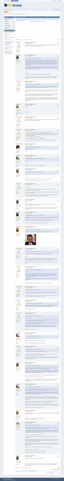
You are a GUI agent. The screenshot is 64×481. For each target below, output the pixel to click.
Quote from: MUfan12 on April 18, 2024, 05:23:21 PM (33, 84)
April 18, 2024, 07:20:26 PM (28, 82)
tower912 (18, 410)
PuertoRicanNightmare (19, 144)
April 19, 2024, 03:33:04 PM (28, 267)
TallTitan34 (10, 52)
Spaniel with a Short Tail (19, 227)
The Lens (18, 168)
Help (52, 478)
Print (58, 39)
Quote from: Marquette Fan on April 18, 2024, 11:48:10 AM (34, 215)
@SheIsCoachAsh (54, 134)
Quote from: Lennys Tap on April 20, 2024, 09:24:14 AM (33, 365)
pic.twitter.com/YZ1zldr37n (30, 135)
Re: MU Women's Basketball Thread (30, 42)
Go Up (16, 467)
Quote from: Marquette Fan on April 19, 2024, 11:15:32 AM (34, 269)
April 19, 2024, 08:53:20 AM (28, 184)
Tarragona (18, 183)
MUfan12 (18, 42)
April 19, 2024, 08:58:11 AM (28, 200)
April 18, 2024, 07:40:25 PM (28, 105)
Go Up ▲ (59, 478)
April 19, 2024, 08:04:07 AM (28, 169)
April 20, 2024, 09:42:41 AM (28, 411)
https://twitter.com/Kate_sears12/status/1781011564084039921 (35, 138)
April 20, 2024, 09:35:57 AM (28, 363)
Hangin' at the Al (7, 19)
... (23, 39)
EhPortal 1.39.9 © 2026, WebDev (7, 478)
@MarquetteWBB (41, 134)
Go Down (17, 39)
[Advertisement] (37, 30)
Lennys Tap (18, 313)
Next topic (58, 469)
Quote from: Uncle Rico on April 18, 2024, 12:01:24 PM (33, 146)
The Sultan (18, 55)
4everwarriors (19, 104)
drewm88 (18, 212)
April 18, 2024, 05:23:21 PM (28, 43)
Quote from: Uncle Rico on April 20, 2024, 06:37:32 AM (33, 349)
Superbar (6, 21)
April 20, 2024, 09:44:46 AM (28, 423)
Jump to (46, 472)
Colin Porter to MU (8, 32)
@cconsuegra (35, 133)
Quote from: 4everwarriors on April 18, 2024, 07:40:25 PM (34, 171)
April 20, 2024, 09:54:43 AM (28, 456)
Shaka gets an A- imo (8, 37)
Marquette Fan (19, 81)
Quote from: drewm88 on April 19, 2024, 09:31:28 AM (33, 229)
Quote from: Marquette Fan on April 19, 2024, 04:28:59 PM (34, 303)
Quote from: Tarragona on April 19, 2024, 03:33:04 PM (33, 289)
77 (30, 39)
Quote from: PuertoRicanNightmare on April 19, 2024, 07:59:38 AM (35, 158)
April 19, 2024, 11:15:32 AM (28, 249)
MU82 (17, 422)
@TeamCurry (49, 134)
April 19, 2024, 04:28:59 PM (28, 287)
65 (28, 39)
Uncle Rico (8, 43)
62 (25, 39)
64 (27, 39)
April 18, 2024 (38, 136)
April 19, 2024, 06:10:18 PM (28, 301)
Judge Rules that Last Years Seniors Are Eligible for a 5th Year (9, 42)
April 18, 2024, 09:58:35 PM (28, 130)
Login (30, 21)
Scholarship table (57, 9)
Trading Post (6, 23)
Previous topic (54, 469)
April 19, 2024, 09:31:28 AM (28, 213)
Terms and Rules (56, 478)
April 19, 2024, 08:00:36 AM (28, 156)
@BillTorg (45, 134)
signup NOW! (44, 21)
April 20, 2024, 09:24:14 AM (28, 347)
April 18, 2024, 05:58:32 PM (28, 56)
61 (24, 39)
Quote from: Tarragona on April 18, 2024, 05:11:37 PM (33, 58)
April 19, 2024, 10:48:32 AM (28, 227)
